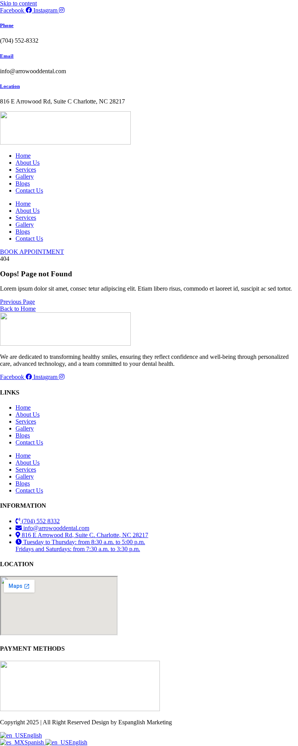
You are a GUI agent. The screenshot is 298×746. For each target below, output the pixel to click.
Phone (7, 25)
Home (23, 155)
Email (7, 56)
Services (26, 169)
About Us (28, 162)
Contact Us (29, 190)
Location (10, 86)
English (32, 735)
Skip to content (18, 3)
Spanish (34, 742)
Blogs (23, 183)
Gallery (25, 176)
